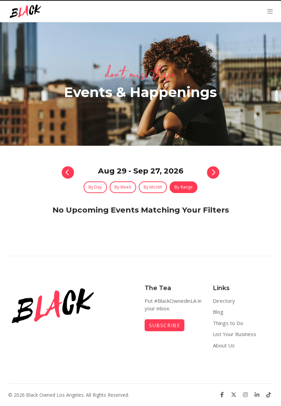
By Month (153, 187)
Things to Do (228, 323)
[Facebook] (222, 395)
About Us (224, 345)
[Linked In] (257, 395)
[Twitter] (234, 395)
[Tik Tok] (269, 395)
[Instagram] (245, 395)
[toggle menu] (270, 11)
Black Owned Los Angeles (55, 395)
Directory (224, 300)
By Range (183, 187)
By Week (122, 187)
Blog (218, 311)
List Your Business (234, 334)
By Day (95, 187)
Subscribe (164, 325)
